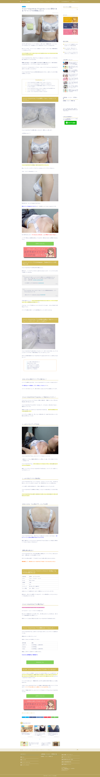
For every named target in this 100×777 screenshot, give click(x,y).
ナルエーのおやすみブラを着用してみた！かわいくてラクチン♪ (39, 82)
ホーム (58, 1)
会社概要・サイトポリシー (68, 754)
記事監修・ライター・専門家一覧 (69, 100)
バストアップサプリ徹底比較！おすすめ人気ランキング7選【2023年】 (71, 45)
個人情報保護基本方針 (65, 1)
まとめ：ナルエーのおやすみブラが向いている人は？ (37, 91)
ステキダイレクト (64, 770)
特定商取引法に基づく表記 (68, 759)
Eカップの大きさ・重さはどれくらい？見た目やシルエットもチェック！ (71, 49)
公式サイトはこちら (40, 243)
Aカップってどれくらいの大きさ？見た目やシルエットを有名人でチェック (71, 53)
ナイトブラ (48, 1)
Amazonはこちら (40, 662)
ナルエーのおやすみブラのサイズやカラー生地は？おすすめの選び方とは (41, 88)
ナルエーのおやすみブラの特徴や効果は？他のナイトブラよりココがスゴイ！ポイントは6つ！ (41, 86)
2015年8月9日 (42, 294)
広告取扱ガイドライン (75, 1)
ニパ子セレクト (64, 767)
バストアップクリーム (26, 762)
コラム (53, 1)
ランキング (41, 1)
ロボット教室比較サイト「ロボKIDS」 (68, 768)
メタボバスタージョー (65, 769)
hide (43, 80)
